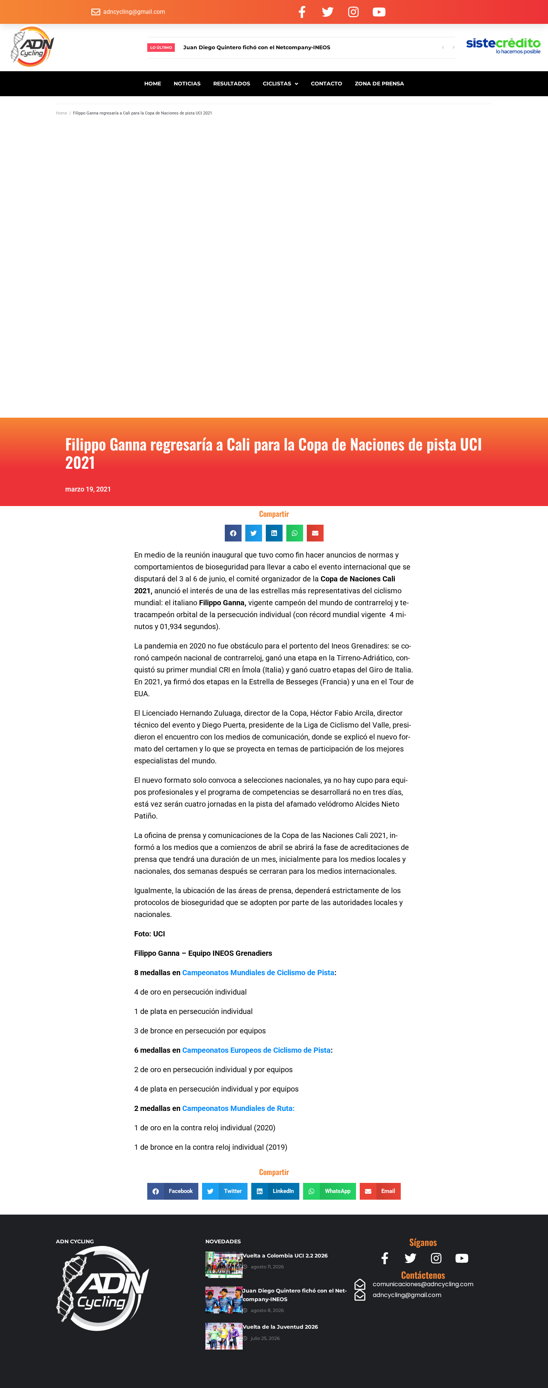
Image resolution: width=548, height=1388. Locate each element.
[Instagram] (353, 12)
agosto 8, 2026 (267, 1310)
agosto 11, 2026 (267, 1266)
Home (61, 113)
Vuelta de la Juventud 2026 (280, 1326)
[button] (233, 533)
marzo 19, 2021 (88, 489)
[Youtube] (379, 12)
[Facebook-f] (302, 12)
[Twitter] (328, 12)
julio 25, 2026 (265, 1338)
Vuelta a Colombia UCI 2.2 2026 (285, 1255)
